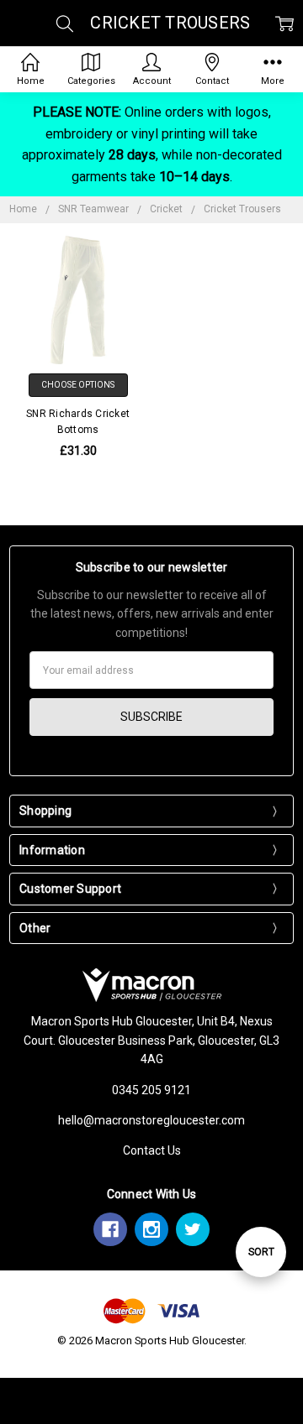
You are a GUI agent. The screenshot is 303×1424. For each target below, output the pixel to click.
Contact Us (152, 1150)
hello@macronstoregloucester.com (151, 1120)
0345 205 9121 (151, 1090)
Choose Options (77, 384)
